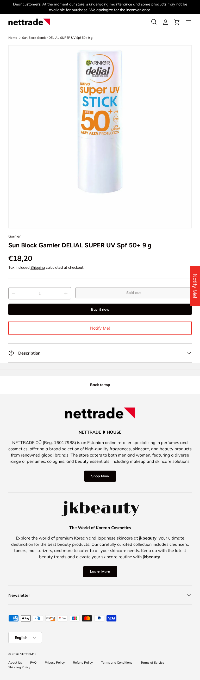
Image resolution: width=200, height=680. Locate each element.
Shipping (37, 267)
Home (12, 37)
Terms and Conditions (116, 662)
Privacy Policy (55, 662)
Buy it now (100, 309)
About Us (15, 662)
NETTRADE (28, 654)
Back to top (100, 384)
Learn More (100, 571)
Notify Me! (100, 328)
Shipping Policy (19, 667)
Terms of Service (152, 662)
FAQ (33, 662)
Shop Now (100, 476)
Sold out (133, 292)
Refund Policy (83, 662)
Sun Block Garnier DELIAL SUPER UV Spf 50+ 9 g (57, 37)
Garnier (14, 236)
